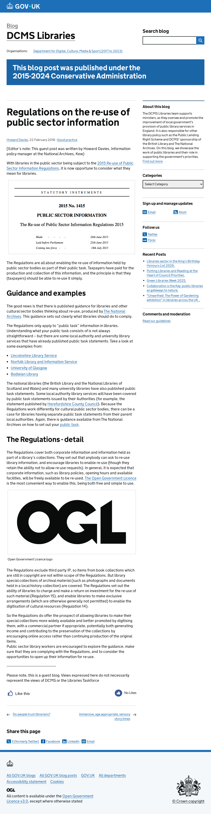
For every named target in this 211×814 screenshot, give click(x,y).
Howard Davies (17, 140)
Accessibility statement (26, 781)
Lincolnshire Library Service (34, 355)
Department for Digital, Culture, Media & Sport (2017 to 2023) (77, 51)
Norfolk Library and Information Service (44, 361)
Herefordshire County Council (72, 404)
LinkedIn (73, 741)
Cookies (57, 781)
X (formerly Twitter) (25, 741)
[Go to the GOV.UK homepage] (23, 6)
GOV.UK (88, 775)
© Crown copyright (188, 801)
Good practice (67, 140)
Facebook (53, 741)
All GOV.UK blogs (21, 775)
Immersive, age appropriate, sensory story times (104, 716)
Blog (12, 25)
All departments (112, 775)
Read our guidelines (157, 321)
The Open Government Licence (110, 478)
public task (69, 424)
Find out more (153, 161)
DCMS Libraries (41, 35)
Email (91, 741)
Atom (182, 212)
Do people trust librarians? (31, 714)
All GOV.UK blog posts (58, 775)
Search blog (156, 31)
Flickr (152, 240)
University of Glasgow (29, 367)
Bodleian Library (24, 374)
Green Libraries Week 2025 (166, 280)
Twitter (153, 234)
